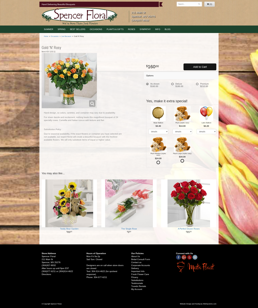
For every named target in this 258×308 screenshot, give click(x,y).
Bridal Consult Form (140, 259)
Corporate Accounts (140, 265)
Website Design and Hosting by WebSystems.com (198, 304)
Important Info (138, 271)
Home (46, 36)
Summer (48, 29)
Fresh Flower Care (140, 274)
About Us (135, 256)
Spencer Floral (79, 17)
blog (168, 29)
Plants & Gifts (115, 29)
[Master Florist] (196, 267)
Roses (131, 29)
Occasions (96, 29)
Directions (46, 274)
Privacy (134, 277)
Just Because (66, 36)
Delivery (135, 268)
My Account (136, 289)
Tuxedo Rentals (138, 286)
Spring (62, 29)
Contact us (136, 262)
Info (157, 29)
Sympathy (145, 29)
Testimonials (137, 283)
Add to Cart (200, 66)
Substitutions (137, 280)
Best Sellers (77, 29)
